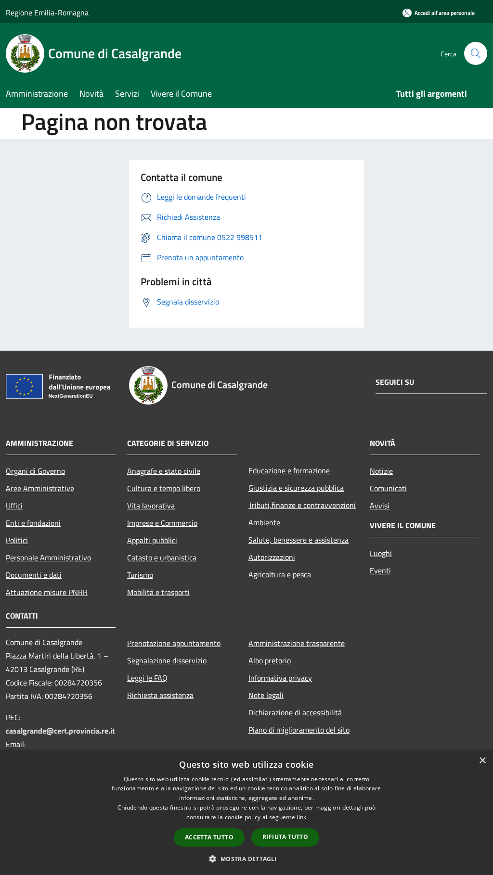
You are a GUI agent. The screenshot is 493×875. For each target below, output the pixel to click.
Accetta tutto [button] (209, 837)
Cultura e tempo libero (163, 488)
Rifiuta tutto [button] (285, 837)
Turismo (140, 575)
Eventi (380, 570)
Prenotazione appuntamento (174, 643)
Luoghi (381, 553)
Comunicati (388, 488)
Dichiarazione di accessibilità (295, 712)
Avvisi (379, 505)
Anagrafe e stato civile (163, 471)
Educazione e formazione (289, 470)
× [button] (482, 760)
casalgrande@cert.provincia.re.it (60, 730)
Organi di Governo (35, 471)
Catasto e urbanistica (161, 557)
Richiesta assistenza (160, 695)
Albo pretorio (269, 660)
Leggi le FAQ (147, 678)
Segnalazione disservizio (167, 660)
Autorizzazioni (271, 557)
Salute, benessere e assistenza (298, 539)
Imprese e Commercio (162, 523)
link (301, 817)
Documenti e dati (34, 575)
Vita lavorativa (151, 505)
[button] (246, 858)
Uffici (14, 505)
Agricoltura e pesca (279, 574)
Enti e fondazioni (33, 523)
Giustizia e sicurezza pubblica (296, 488)
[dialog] (246, 812)
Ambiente (264, 522)
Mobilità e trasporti (158, 592)
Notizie (381, 471)
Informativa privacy (280, 678)
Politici (17, 540)
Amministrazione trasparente (296, 643)
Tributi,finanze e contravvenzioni (302, 505)
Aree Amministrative (40, 488)
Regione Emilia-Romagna (47, 12)
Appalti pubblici (152, 540)
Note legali (266, 695)
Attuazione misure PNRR (47, 592)
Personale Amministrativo (48, 557)
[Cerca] (475, 53)
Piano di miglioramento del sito (299, 730)
